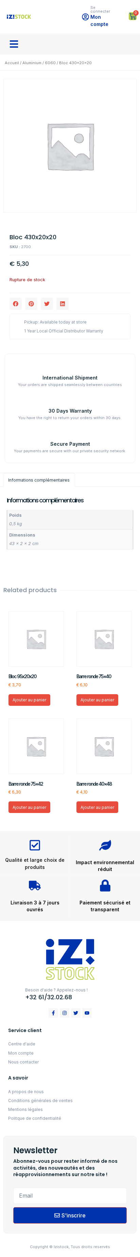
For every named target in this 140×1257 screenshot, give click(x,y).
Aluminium (31, 62)
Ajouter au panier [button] (29, 699)
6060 (50, 62)
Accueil (12, 62)
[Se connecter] (85, 17)
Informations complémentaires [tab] (39, 480)
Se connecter (100, 9)
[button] (14, 44)
